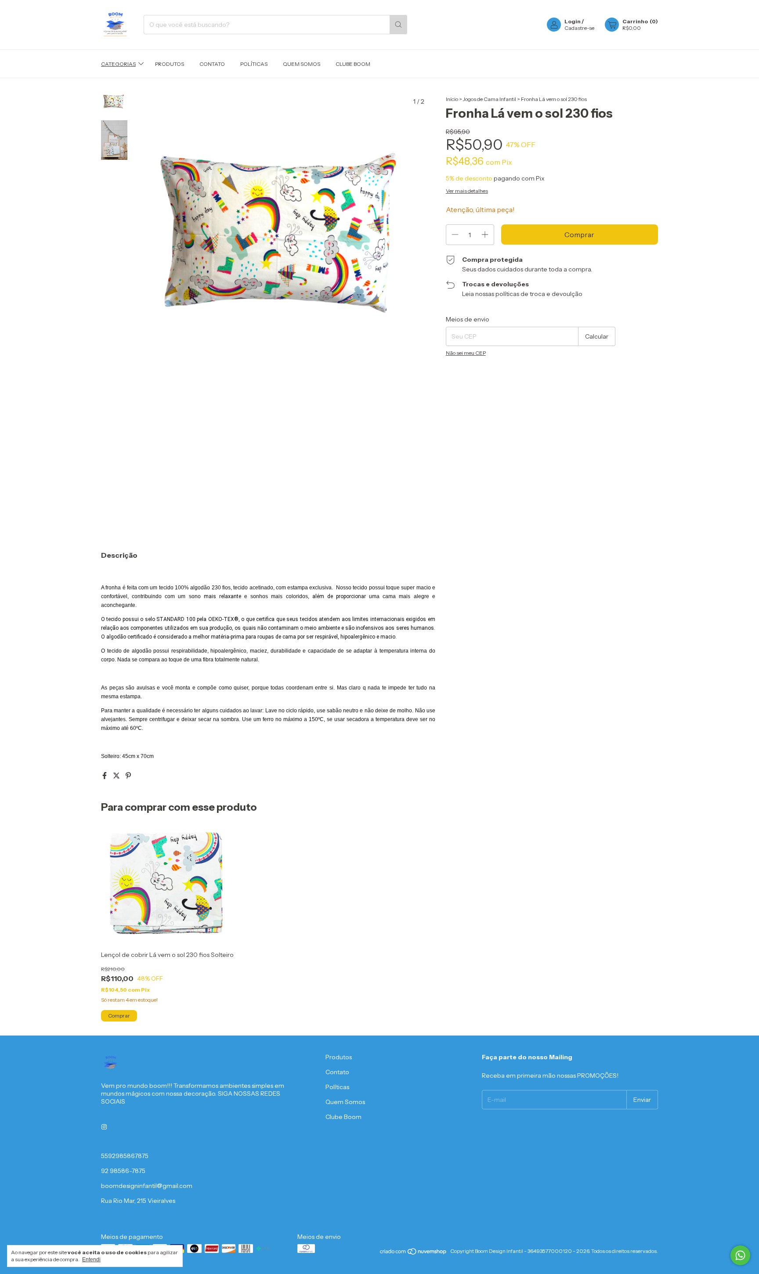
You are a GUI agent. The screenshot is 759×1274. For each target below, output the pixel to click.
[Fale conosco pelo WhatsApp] (740, 1255)
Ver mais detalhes (467, 191)
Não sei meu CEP (466, 353)
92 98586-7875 (123, 1171)
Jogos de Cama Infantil (489, 99)
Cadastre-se (579, 28)
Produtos (169, 64)
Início (452, 99)
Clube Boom (353, 64)
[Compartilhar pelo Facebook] (105, 775)
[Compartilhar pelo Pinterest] (128, 775)
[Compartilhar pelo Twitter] (117, 775)
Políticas (253, 64)
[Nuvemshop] (414, 1253)
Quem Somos (301, 64)
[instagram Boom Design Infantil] (104, 1127)
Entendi (91, 1259)
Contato (212, 64)
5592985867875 (124, 1156)
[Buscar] (398, 24)
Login (572, 21)
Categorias (118, 64)
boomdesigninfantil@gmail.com (146, 1186)
